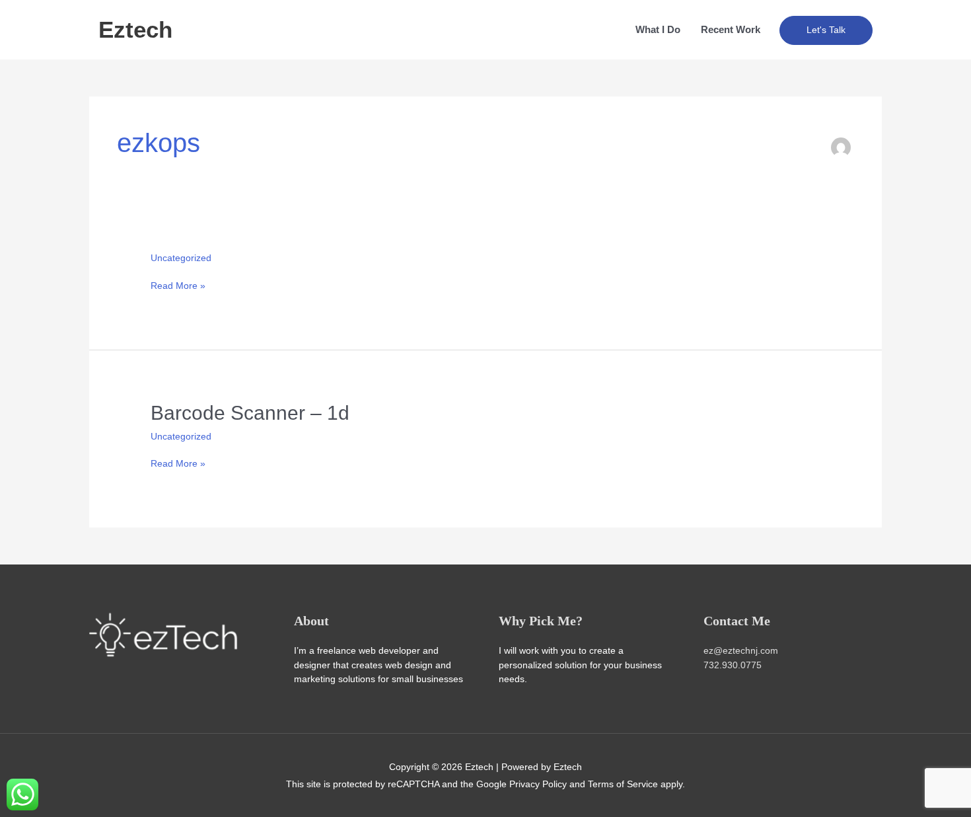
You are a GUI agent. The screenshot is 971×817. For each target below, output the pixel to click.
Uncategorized (181, 258)
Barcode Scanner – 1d (250, 413)
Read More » (178, 285)
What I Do (657, 29)
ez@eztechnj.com (740, 650)
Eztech (135, 29)
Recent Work (730, 29)
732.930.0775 (732, 665)
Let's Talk (826, 29)
